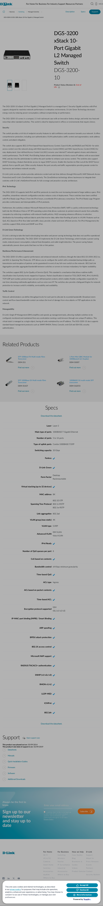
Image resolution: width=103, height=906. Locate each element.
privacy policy (15, 889)
